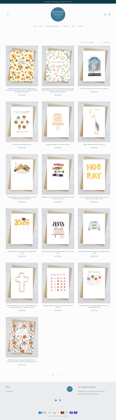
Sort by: (82, 42)
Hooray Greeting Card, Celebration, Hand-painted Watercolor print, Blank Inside (94, 197)
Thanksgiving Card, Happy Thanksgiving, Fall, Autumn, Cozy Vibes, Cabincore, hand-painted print (22, 360)
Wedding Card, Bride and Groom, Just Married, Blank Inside (94, 252)
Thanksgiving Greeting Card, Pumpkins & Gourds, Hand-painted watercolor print (21, 197)
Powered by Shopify (63, 416)
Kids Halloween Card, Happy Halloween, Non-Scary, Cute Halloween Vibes (94, 306)
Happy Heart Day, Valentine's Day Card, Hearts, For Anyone (58, 306)
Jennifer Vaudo (54, 416)
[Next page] (63, 374)
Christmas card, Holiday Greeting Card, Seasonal (94, 88)
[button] (8, 14)
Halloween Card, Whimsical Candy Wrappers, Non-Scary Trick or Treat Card (58, 197)
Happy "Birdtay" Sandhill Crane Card (94, 144)
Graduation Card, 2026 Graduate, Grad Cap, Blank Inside (22, 252)
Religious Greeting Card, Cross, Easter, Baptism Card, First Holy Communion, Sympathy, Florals (22, 306)
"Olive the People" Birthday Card (22, 144)
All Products (9, 391)
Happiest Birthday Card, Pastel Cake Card (58, 144)
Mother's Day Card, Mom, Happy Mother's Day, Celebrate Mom (58, 252)
